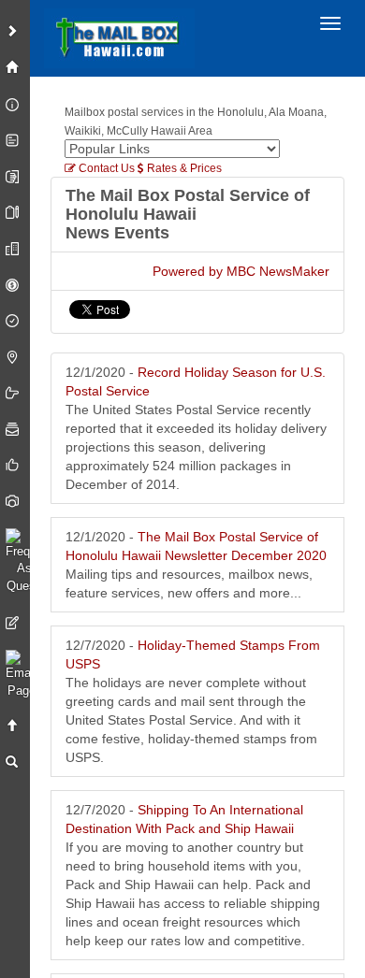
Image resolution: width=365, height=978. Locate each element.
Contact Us (105, 168)
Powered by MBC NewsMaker (241, 271)
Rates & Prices (183, 168)
